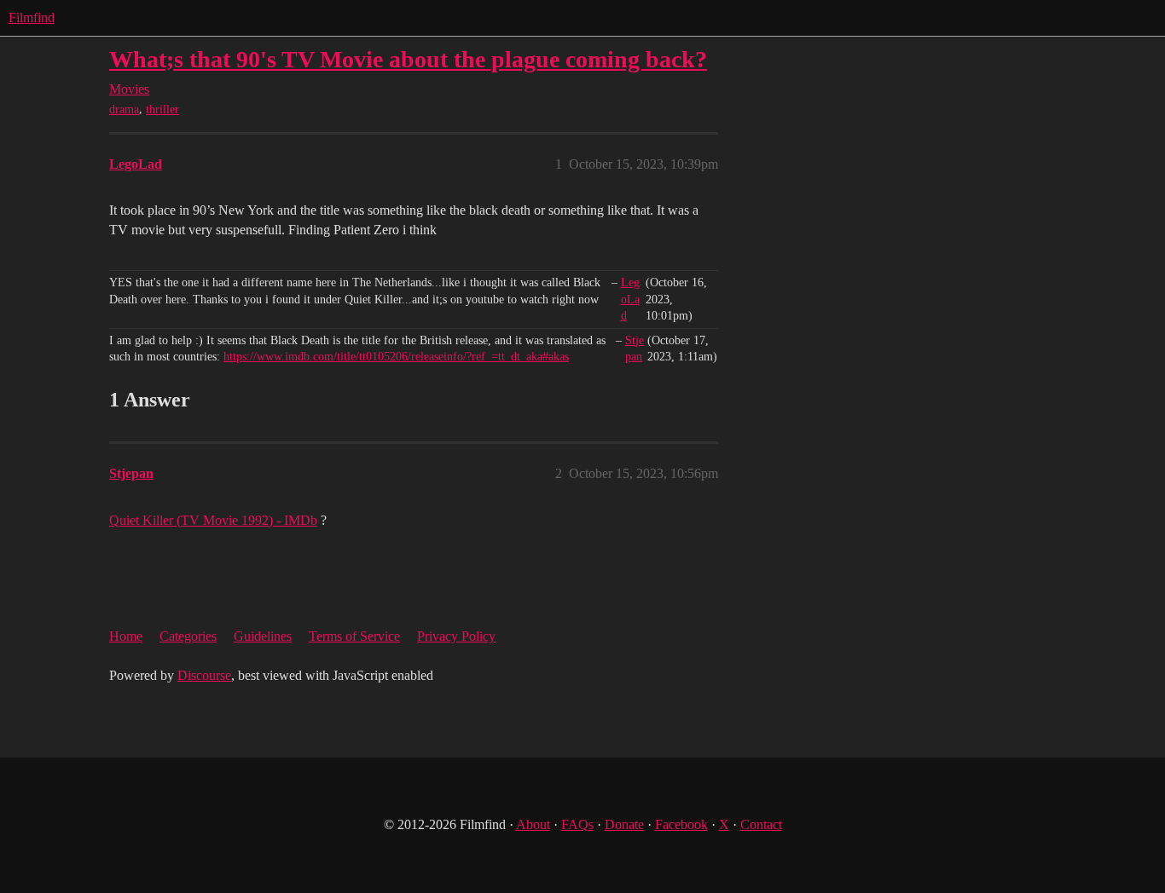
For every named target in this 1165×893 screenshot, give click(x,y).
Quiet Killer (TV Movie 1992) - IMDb (213, 520)
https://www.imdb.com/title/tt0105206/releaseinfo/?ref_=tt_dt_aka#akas (396, 356)
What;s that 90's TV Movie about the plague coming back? (408, 59)
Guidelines (263, 636)
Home (125, 636)
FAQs (577, 824)
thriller (162, 109)
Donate (624, 824)
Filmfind (32, 17)
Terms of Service (354, 636)
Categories (188, 636)
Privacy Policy (456, 636)
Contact (761, 824)
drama (124, 109)
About (533, 824)
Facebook (681, 824)
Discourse (204, 675)
